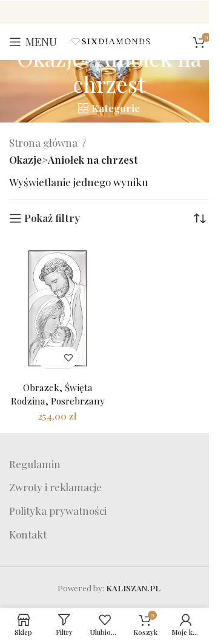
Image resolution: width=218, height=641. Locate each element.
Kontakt (28, 534)
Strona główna (43, 142)
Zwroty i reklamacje (55, 487)
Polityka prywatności (58, 510)
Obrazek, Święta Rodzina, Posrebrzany (58, 393)
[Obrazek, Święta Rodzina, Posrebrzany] (57, 308)
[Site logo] (111, 40)
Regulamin (35, 464)
